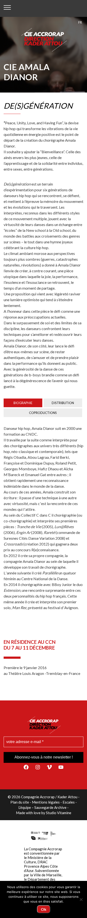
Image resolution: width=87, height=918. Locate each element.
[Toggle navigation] (7, 8)
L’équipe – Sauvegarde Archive (42, 807)
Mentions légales (46, 802)
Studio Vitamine (58, 813)
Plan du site (19, 802)
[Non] (81, 899)
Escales (69, 802)
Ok (43, 909)
